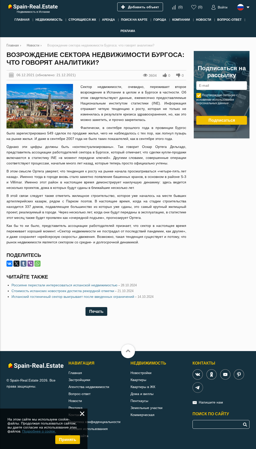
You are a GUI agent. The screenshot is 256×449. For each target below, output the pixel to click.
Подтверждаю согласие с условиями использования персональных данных (217, 99)
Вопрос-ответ (79, 394)
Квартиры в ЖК (142, 387)
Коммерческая (142, 415)
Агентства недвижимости (88, 387)
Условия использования (88, 429)
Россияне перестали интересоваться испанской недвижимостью (65, 285)
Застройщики (79, 380)
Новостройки (141, 373)
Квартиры (138, 380)
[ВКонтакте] (9, 264)
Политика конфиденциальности (94, 422)
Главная (75, 373)
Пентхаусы (139, 401)
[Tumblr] (23, 264)
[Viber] (31, 264)
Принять (67, 440)
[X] (17, 264)
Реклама (75, 408)
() (180, 7)
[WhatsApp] (37, 264)
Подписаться (221, 120)
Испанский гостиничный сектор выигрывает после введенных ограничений (73, 297)
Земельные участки (146, 408)
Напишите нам (211, 402)
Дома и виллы (142, 394)
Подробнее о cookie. (39, 431)
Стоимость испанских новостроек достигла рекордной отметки (63, 291)
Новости (75, 401)
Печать (96, 311)
